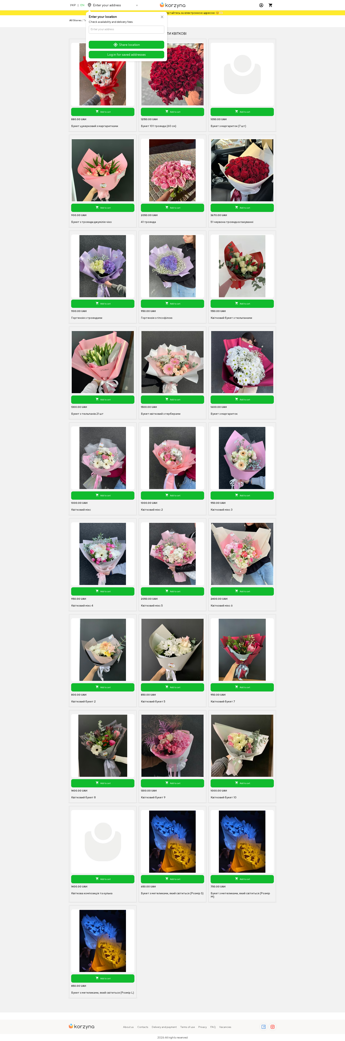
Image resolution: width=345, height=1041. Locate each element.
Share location (129, 45)
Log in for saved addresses (126, 54)
